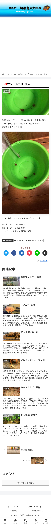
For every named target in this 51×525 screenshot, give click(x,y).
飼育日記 (8, 240)
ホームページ (13, 507)
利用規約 (13, 511)
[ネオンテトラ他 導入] (21, 253)
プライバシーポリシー (37, 507)
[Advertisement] (25, 46)
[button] (45, 333)
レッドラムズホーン (35, 240)
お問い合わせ (37, 511)
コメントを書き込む (25, 483)
